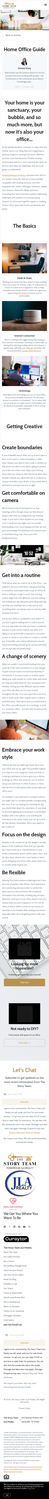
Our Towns (8, 1288)
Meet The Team (11, 1252)
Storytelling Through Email (15, 1266)
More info (31, 1488)
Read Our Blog (10, 1279)
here (15, 538)
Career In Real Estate (13, 1293)
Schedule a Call (10, 1284)
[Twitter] (10, 1226)
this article (22, 293)
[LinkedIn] (14, 1226)
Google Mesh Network (31, 351)
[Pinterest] (19, 1226)
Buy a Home (9, 1261)
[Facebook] (5, 1226)
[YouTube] (24, 1226)
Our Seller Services (12, 1257)
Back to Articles (13, 35)
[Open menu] (45, 5)
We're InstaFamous (12, 1302)
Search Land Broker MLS (14, 1297)
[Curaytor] (16, 1241)
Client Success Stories (13, 1270)
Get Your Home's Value (13, 1275)
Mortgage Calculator (12, 1315)
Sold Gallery (9, 1320)
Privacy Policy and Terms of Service (24, 1132)
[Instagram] (29, 1226)
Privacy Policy (24, 1408)
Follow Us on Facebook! (14, 1311)
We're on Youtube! (11, 1306)
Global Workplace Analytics (14, 175)
